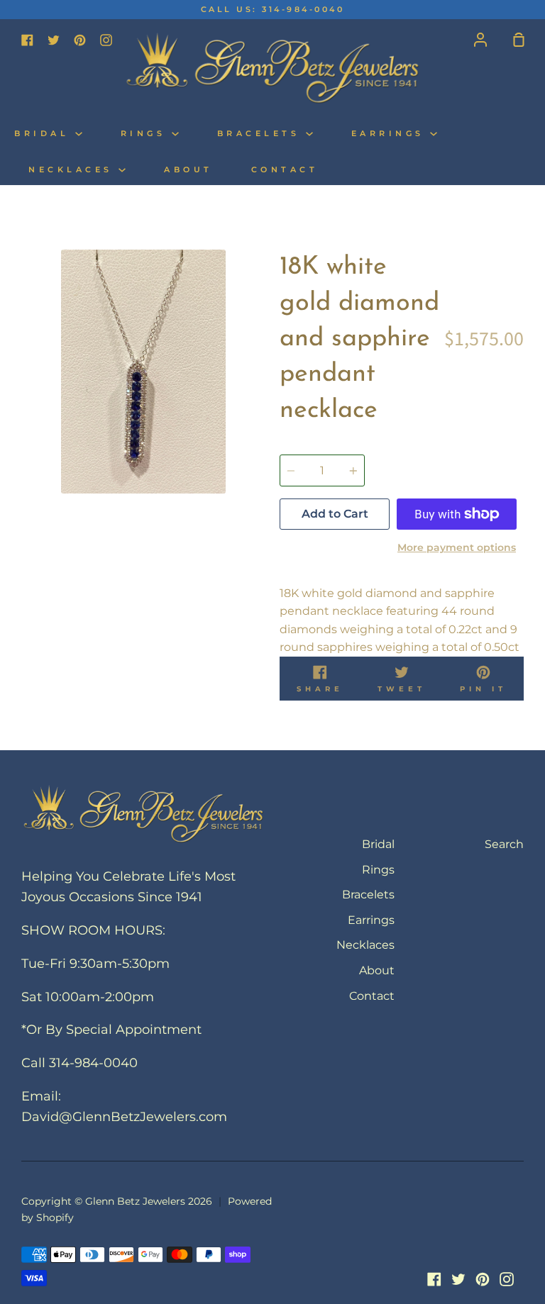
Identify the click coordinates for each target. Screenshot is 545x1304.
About (188, 169)
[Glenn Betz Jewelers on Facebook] (434, 1279)
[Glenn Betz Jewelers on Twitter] (458, 1279)
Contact (285, 169)
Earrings (391, 133)
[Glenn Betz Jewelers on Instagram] (507, 1279)
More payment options (456, 547)
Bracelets (261, 133)
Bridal (44, 133)
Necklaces (73, 169)
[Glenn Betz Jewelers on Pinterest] (482, 1279)
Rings (146, 133)
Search (504, 844)
